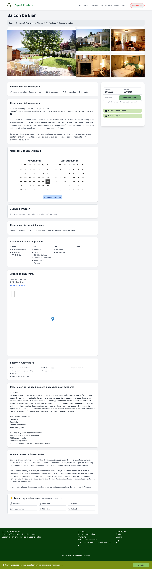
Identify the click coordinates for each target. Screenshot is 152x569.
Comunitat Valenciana (25, 23)
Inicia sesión (126, 102)
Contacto (124, 5)
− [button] (12, 295)
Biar (71, 23)
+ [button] (12, 292)
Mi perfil (87, 5)
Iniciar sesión (137, 5)
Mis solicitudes (97, 5)
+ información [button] (57, 565)
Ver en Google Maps (17, 285)
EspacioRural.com (82, 555)
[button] (122, 94)
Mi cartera (108, 5)
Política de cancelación (87, 539)
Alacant (40, 23)
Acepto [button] (141, 565)
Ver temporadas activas (53, 197)
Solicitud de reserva (130, 98)
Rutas (116, 5)
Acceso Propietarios (86, 534)
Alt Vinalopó (51, 23)
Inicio (80, 5)
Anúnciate (82, 537)
